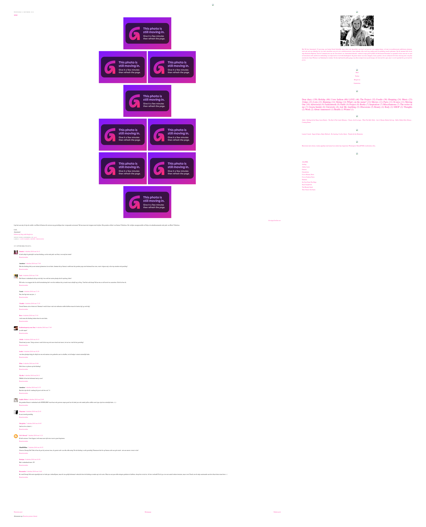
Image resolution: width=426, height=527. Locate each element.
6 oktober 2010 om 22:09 (36, 399)
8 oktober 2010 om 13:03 (34, 471)
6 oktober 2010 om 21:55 (33, 387)
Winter (347, 109)
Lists (315, 101)
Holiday (321, 99)
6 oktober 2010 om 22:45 (33, 411)
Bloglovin (357, 80)
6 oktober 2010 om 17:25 (32, 303)
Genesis (304, 169)
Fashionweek (330, 104)
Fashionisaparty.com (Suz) (27, 327)
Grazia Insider (315, 106)
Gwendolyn (305, 172)
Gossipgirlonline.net (274, 220)
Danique (21, 459)
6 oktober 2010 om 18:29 (31, 351)
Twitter (357, 76)
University (330, 106)
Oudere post (277, 512)
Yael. (20, 275)
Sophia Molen (23, 399)
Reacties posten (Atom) (30, 516)
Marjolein (22, 423)
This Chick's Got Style (308, 190)
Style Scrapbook (307, 185)
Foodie (379, 99)
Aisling (304, 164)
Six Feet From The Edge (309, 182)
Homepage (148, 512)
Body (387, 106)
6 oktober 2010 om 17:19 (31, 291)
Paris (386, 101)
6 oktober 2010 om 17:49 (44, 327)
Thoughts (408, 106)
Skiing (339, 101)
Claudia (21, 303)
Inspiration (374, 104)
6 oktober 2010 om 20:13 (32, 375)
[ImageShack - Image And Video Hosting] (213, 5)
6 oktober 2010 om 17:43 (30, 315)
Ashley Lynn (306, 167)
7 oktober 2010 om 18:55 (35, 447)
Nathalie (304, 180)
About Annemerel (322, 109)
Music (405, 99)
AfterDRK (305, 162)
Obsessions (40, 239)
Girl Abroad (23, 435)
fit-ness (396, 101)
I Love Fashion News (308, 177)
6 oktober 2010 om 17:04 (30, 275)
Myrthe (21, 375)
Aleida (21, 339)
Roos (20, 315)
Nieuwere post (18, 512)
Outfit (343, 104)
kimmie (21, 251)
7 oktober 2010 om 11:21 (35, 435)
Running (327, 101)
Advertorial (315, 104)
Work (307, 109)
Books (363, 104)
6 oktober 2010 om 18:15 (31, 339)
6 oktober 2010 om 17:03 (33, 263)
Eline (21, 363)
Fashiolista (357, 83)
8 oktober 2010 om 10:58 (32, 459)
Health (337, 109)
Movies (33, 239)
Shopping (392, 99)
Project (352, 104)
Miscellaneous (389, 104)
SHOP (397, 106)
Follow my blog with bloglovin (23, 234)
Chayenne (22, 411)
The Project (365, 99)
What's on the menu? (356, 101)
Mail (357, 72)
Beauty (377, 106)
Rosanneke (22, 471)
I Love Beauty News (308, 174)
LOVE (352, 99)
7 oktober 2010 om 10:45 (33, 423)
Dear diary (307, 99)
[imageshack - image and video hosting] (357, 91)
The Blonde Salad (307, 187)
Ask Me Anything (347, 106)
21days (305, 101)
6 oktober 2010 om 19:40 (30, 363)
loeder (21, 351)
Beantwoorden (23, 257)
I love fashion (25, 239)
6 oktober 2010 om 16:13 (32, 251)
